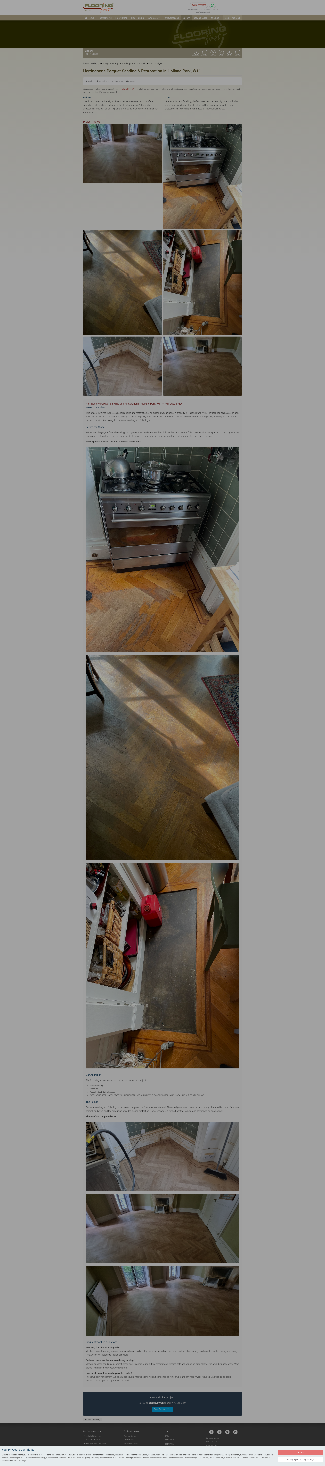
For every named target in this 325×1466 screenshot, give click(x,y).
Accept (301, 1452)
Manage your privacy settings (300, 1459)
